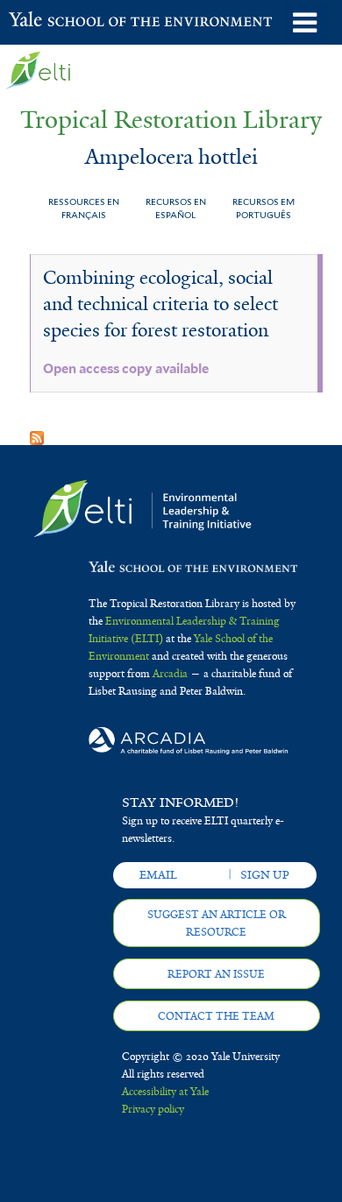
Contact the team (216, 1016)
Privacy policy (153, 1109)
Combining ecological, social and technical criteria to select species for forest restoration (160, 304)
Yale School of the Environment (52, 21)
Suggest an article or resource (216, 923)
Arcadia (170, 674)
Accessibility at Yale (165, 1092)
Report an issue (216, 974)
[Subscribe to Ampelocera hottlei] (37, 431)
